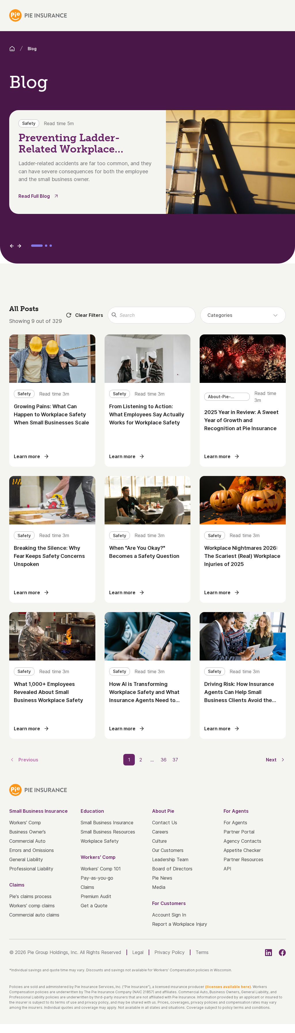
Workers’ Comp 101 (101, 869)
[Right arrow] (19, 246)
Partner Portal (239, 832)
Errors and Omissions (31, 850)
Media (158, 887)
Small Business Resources (108, 832)
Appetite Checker (242, 850)
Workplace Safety (100, 841)
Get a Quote (94, 905)
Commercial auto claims (34, 915)
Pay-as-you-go (97, 878)
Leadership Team (170, 859)
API (227, 869)
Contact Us (164, 822)
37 (175, 760)
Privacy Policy (169, 952)
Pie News (162, 878)
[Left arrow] (11, 246)
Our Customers (168, 850)
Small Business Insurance (107, 822)
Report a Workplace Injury (179, 924)
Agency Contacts (242, 841)
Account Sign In (169, 915)
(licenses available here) (228, 987)
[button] (37, 245)
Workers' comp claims (32, 905)
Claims (87, 887)
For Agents (235, 822)
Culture (159, 841)
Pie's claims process (30, 896)
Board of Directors (172, 869)
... (152, 760)
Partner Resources (243, 859)
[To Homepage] (38, 15)
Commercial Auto (27, 841)
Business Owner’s (27, 832)
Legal (137, 952)
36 (164, 760)
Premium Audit (96, 896)
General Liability (26, 859)
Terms (202, 952)
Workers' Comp (25, 822)
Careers (160, 832)
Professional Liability (31, 869)
